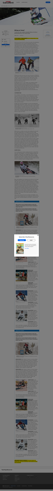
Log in (31, 240)
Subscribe (22, 240)
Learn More (27, 248)
